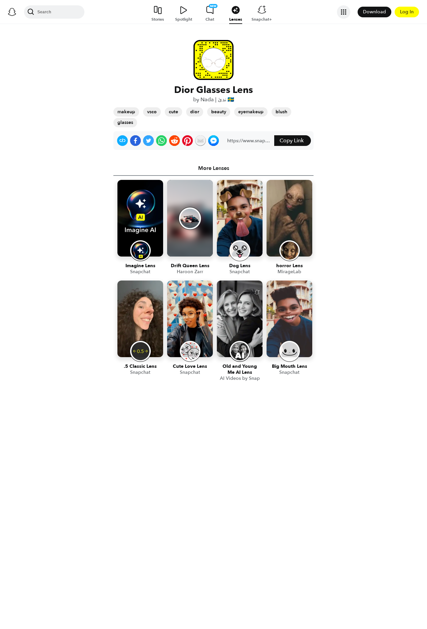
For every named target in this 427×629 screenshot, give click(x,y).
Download (374, 12)
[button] (122, 140)
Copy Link (292, 140)
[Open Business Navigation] (343, 12)
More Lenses (213, 168)
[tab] (213, 168)
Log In (407, 12)
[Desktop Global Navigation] (12, 12)
